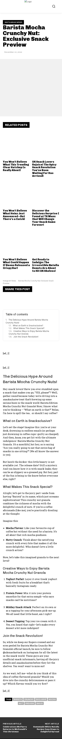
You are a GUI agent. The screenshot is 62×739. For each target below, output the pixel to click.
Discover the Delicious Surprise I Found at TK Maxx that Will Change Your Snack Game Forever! (45, 217)
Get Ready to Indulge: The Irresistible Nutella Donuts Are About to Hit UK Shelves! (45, 265)
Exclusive (41, 699)
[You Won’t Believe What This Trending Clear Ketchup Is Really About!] (16, 145)
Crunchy (29, 699)
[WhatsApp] (33, 300)
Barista (18, 699)
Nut (21, 703)
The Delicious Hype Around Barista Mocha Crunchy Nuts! (27, 321)
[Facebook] (7, 300)
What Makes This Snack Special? (28, 328)
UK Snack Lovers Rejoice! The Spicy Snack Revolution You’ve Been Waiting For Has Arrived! (44, 169)
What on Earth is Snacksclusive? (28, 325)
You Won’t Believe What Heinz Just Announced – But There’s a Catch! (15, 215)
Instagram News (13, 22)
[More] (41, 300)
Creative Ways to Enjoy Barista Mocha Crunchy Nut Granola (29, 332)
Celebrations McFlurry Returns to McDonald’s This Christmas (15, 729)
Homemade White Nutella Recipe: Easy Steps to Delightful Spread (46, 729)
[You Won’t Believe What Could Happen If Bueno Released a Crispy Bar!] (16, 243)
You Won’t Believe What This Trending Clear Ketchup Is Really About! (16, 166)
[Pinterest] (24, 300)
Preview (29, 703)
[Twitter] (16, 300)
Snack (39, 703)
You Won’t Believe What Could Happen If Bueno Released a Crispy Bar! (16, 263)
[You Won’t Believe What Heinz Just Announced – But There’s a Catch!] (16, 194)
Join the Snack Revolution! (25, 336)
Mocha (52, 699)
